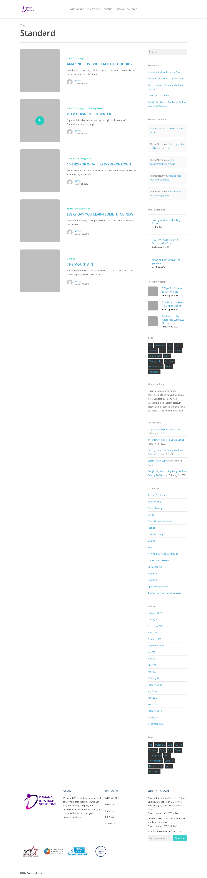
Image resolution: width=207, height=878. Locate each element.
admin (78, 80)
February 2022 (155, 613)
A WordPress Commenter (162, 128)
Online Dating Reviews (159, 560)
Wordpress (154, 371)
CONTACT (110, 823)
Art (150, 345)
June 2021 (152, 658)
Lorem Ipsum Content (158, 95)
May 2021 (152, 665)
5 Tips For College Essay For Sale (164, 72)
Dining (151, 514)
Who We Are (77, 9)
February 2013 (155, 710)
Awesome (160, 345)
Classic (178, 345)
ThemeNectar (155, 366)
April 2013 (152, 697)
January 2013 (154, 717)
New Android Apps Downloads (163, 553)
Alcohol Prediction (156, 495)
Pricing (119, 9)
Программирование (158, 586)
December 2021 (156, 626)
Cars (170, 345)
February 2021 (155, 678)
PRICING (109, 817)
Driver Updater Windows (160, 521)
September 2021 (156, 645)
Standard (169, 361)
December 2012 (156, 723)
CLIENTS (109, 810)
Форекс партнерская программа (164, 593)
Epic (170, 350)
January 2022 (154, 619)
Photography (155, 361)
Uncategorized (95, 108)
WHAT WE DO (112, 804)
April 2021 (152, 671)
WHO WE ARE (112, 798)
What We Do (94, 9)
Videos (169, 366)
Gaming (71, 158)
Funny (178, 350)
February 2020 (155, 684)
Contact (132, 9)
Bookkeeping (154, 501)
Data (162, 350)
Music (70, 208)
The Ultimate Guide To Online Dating (166, 78)
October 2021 (154, 639)
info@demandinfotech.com (168, 831)
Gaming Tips (155, 355)
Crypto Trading (155, 508)
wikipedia (152, 573)
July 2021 (152, 652)
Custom (153, 350)
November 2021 (156, 632)
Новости (152, 579)
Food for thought (76, 58)
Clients (108, 9)
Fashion (151, 527)
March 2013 (153, 704)
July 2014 (152, 691)
